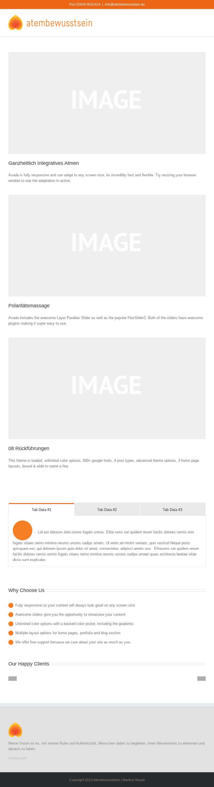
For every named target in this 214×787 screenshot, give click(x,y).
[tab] (41, 509)
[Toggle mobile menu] (203, 18)
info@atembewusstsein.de (125, 4)
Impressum (17, 758)
